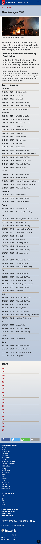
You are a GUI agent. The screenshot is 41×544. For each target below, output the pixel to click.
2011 (3, 420)
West (3, 502)
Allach (3, 447)
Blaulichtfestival (7, 516)
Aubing (3, 449)
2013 (3, 413)
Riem (2, 476)
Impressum (13, 521)
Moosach (4, 468)
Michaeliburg (5, 466)
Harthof (4, 460)
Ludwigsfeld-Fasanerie (8, 464)
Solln (3, 480)
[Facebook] (30, 521)
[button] (5, 439)
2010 (3, 423)
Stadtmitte (5, 482)
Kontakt (4, 521)
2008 (3, 430)
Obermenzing (5, 472)
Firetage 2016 (6, 514)
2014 (3, 409)
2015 (3, 406)
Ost (2, 498)
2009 (3, 427)
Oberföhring (5, 470)
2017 (3, 399)
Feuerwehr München (8, 511)
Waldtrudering (6, 489)
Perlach (4, 474)
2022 (3, 382)
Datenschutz (23, 521)
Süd (2, 500)
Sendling (4, 478)
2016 (3, 403)
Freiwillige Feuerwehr (9, 445)
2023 (3, 379)
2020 (3, 389)
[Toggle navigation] (38, 2)
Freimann (4, 455)
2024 (3, 375)
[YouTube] (34, 521)
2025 (3, 372)
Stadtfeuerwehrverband (9, 509)
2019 (3, 392)
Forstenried (5, 453)
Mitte (3, 504)
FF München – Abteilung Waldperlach (17, 2)
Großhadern (5, 457)
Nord (3, 496)
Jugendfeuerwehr (7, 494)
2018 (3, 396)
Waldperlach (5, 487)
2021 (3, 385)
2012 (3, 416)
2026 (3, 368)
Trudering (4, 484)
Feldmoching (5, 451)
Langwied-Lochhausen (8, 462)
